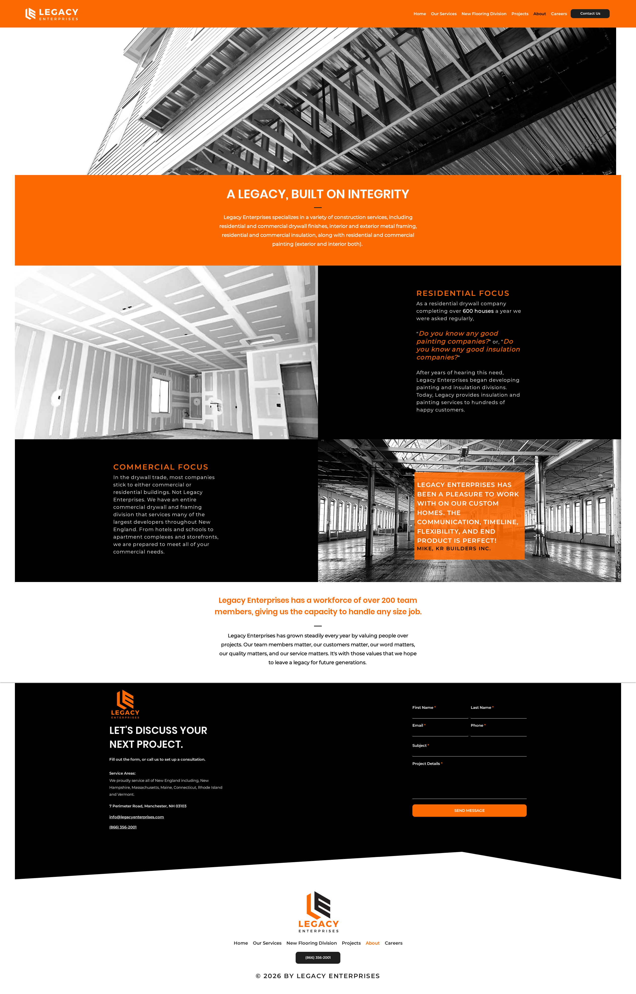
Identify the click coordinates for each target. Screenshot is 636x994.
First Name (422, 707)
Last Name (481, 707)
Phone (477, 725)
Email (417, 725)
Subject (419, 745)
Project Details (426, 763)
